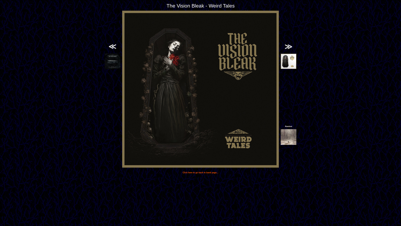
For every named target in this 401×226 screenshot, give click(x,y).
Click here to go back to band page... (200, 172)
